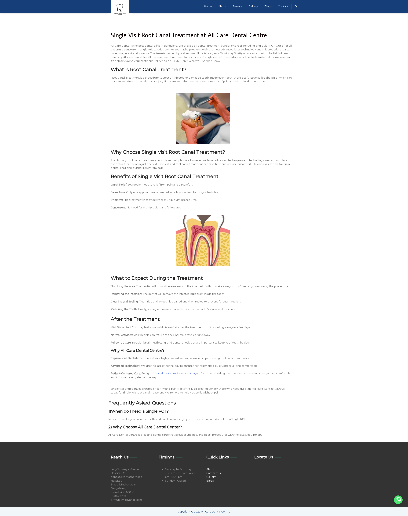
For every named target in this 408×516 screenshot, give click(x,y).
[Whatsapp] (398, 499)
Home (208, 6)
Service (237, 6)
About (222, 6)
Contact (283, 6)
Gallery (253, 6)
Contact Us (213, 473)
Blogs (268, 6)
